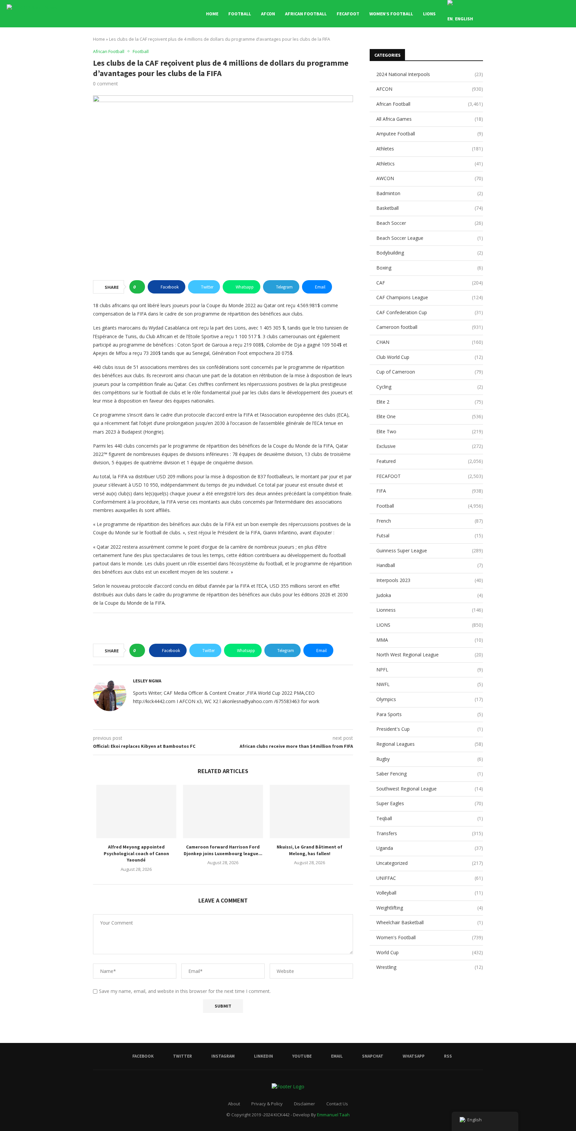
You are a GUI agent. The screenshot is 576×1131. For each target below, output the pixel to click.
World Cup (429, 952)
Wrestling (429, 967)
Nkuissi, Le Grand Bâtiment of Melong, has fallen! (309, 850)
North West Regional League (429, 654)
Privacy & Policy (267, 1104)
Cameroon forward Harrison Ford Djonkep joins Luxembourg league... (223, 850)
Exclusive (429, 446)
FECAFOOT (348, 14)
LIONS (429, 14)
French (429, 521)
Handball (429, 565)
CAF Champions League (429, 297)
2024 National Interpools (429, 74)
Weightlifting (429, 908)
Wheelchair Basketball (429, 922)
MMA (429, 640)
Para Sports (429, 714)
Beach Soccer (429, 223)
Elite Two (429, 431)
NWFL (429, 684)
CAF (429, 282)
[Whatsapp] (549, 13)
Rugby (429, 759)
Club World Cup (429, 357)
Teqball (429, 818)
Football (239, 14)
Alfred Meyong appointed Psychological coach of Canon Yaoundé (136, 853)
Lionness (429, 610)
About (234, 1104)
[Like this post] (139, 287)
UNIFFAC (429, 878)
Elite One (429, 416)
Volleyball (429, 893)
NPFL (429, 669)
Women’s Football (391, 14)
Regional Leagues (429, 744)
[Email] (535, 13)
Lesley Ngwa (147, 681)
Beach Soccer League (429, 238)
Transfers (429, 833)
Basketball (429, 208)
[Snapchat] (542, 13)
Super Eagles (429, 803)
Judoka (429, 595)
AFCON (268, 14)
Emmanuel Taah (333, 1115)
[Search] (566, 13)
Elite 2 (429, 402)
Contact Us (337, 1104)
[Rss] (556, 13)
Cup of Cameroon (429, 372)
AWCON (429, 178)
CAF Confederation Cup (429, 312)
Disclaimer (304, 1104)
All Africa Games (429, 119)
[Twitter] (507, 13)
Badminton (429, 193)
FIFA (429, 491)
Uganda (429, 848)
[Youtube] (528, 13)
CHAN (429, 342)
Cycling (429, 387)
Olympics (429, 699)
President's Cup (429, 729)
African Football (306, 14)
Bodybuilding (429, 252)
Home (212, 14)
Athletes (429, 148)
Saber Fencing (429, 773)
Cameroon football (429, 327)
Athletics (429, 163)
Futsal (429, 535)
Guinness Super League (429, 550)
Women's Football (429, 937)
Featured (429, 461)
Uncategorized (429, 863)
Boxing (429, 267)
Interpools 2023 (429, 580)
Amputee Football (429, 133)
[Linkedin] (521, 13)
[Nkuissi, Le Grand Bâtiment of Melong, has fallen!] (310, 811)
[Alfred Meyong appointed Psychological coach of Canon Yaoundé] (136, 811)
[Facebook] (500, 13)
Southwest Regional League (429, 788)
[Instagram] (514, 13)
